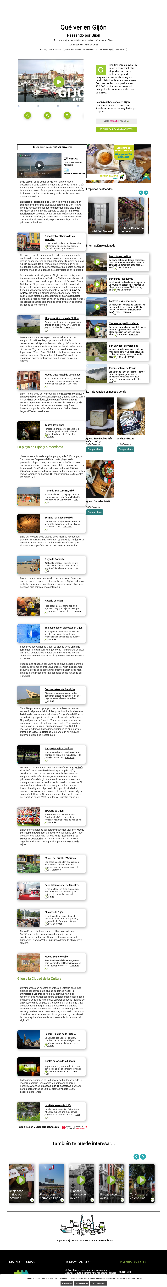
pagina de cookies (135, 1278)
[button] (27, 115)
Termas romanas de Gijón (59, 517)
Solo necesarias (81, 1283)
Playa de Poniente (55, 559)
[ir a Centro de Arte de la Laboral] (28, 1058)
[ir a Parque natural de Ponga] (96, 365)
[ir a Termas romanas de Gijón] (28, 515)
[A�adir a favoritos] (115, 268)
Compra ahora (95, 449)
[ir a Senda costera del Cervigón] (28, 687)
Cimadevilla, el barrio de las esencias (60, 238)
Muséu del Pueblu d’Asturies (60, 858)
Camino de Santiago (104, 49)
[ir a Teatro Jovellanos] (28, 422)
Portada (58, 40)
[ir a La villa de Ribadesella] (96, 276)
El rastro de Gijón (54, 912)
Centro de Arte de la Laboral (60, 1061)
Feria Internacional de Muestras (62, 885)
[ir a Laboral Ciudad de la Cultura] (28, 1031)
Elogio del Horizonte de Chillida (62, 318)
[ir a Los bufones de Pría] (96, 254)
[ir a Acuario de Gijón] (28, 598)
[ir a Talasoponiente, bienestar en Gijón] (28, 625)
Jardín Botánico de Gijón (58, 1105)
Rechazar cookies (98, 1283)
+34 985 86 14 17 (132, 1262)
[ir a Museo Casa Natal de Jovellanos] (28, 372)
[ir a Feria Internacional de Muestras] (28, 883)
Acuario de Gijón (54, 600)
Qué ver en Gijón (120, 49)
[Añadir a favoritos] (46, 247)
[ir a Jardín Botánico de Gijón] (28, 1103)
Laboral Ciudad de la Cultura (60, 1033)
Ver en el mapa (53, 147)
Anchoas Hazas (125, 438)
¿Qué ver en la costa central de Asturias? (79, 49)
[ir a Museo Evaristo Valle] (28, 954)
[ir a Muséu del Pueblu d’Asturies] (28, 856)
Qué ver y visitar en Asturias (79, 40)
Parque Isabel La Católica (59, 748)
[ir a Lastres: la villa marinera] (96, 298)
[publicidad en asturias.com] (21, 1267)
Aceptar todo (67, 1283)
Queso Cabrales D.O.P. (98, 501)
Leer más (59, 251)
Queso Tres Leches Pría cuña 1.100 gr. (99, 440)
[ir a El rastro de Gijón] (28, 910)
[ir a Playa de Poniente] (28, 557)
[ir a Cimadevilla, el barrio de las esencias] (28, 234)
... (127, 267)
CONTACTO (125, 1272)
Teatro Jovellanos (54, 425)
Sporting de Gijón (54, 810)
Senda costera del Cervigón (60, 689)
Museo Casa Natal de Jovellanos (62, 374)
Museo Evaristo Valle (56, 956)
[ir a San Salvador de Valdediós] (96, 343)
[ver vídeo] (58, 87)
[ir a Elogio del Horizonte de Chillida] (28, 316)
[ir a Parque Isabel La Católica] (28, 746)
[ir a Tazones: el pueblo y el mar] (96, 321)
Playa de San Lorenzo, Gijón (60, 490)
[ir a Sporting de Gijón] (28, 808)
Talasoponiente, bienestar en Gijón (64, 627)
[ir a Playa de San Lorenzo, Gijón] (28, 488)
